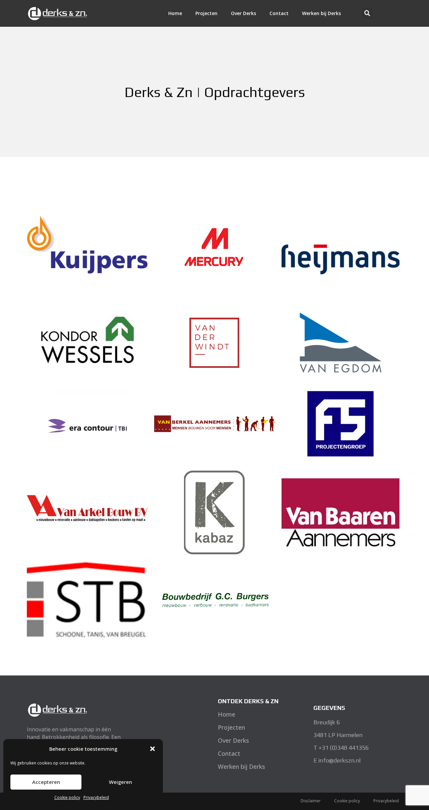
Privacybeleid (96, 797)
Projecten (206, 13)
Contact (279, 13)
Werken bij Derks (321, 13)
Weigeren (120, 782)
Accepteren (46, 782)
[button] (152, 748)
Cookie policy (67, 797)
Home (175, 13)
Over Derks (243, 13)
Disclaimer (311, 801)
